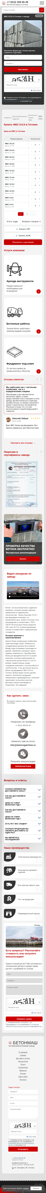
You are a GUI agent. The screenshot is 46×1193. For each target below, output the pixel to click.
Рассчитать (23, 69)
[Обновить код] (39, 79)
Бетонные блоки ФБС (33, 117)
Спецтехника (23, 1067)
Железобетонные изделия (20, 117)
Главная (7, 118)
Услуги (23, 1064)
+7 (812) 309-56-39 (17, 2)
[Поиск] (41, 10)
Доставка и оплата (23, 1058)
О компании (23, 1052)
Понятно (36, 1188)
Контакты (23, 1080)
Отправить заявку (24, 1019)
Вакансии (23, 1070)
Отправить (23, 1149)
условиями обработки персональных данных (18, 100)
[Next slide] (41, 379)
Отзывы (23, 1074)
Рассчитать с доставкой (23, 242)
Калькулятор (23, 1061)
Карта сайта (23, 1077)
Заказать (23, 559)
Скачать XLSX (24, 236)
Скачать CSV (24, 229)
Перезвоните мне (23, 766)
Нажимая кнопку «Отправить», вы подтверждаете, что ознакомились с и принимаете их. (23, 99)
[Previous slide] (37, 379)
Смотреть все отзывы (23, 443)
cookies (26, 1188)
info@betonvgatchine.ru (20, 1163)
